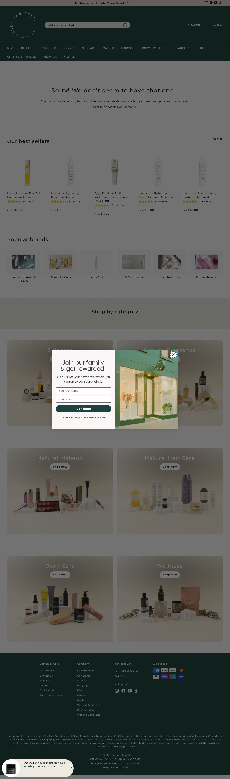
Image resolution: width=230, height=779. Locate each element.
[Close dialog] (173, 354)
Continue (83, 409)
